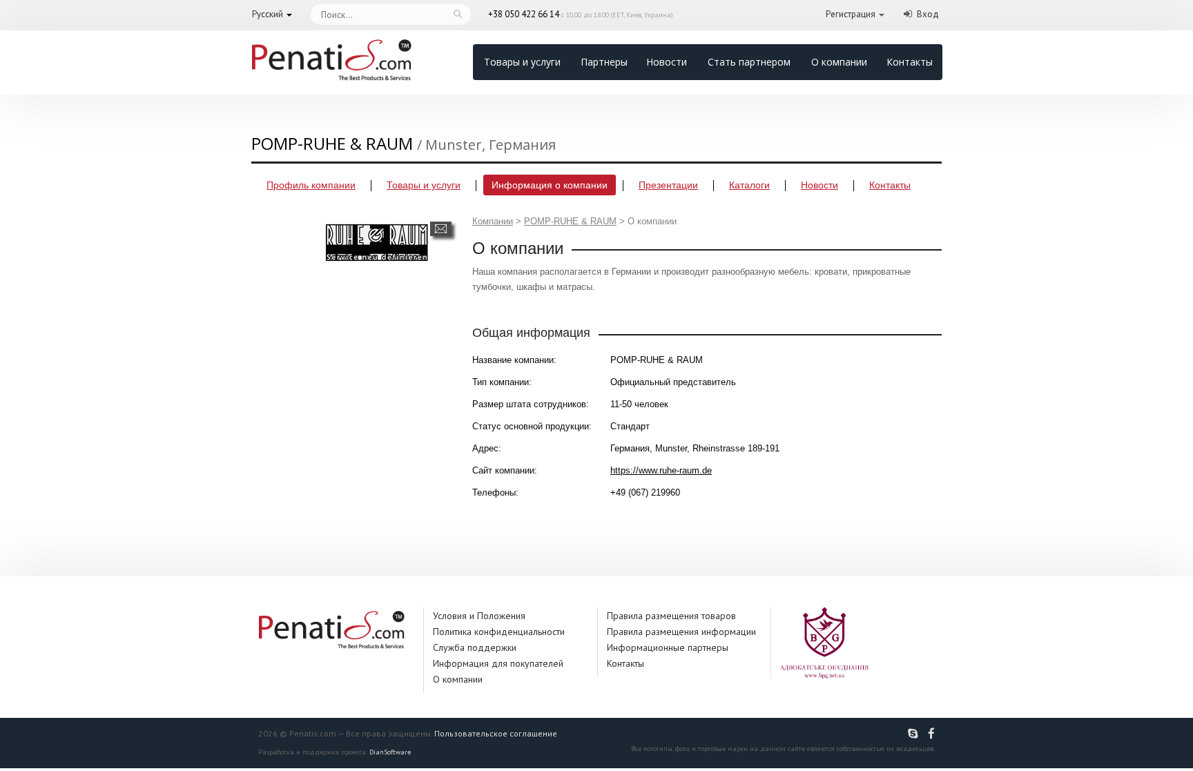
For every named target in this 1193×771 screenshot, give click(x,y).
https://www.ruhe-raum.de (661, 470)
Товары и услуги (522, 61)
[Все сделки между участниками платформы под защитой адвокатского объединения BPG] (824, 642)
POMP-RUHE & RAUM (570, 221)
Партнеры (604, 61)
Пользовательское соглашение (495, 733)
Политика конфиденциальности (499, 631)
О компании (839, 61)
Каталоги (749, 185)
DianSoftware (390, 752)
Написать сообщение (441, 229)
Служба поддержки (474, 647)
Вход (928, 14)
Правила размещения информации (681, 631)
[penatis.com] (915, 733)
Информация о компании (550, 185)
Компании (492, 221)
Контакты (909, 61)
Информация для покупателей (498, 663)
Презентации (668, 185)
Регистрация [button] (850, 14)
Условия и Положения (479, 615)
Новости (666, 61)
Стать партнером (749, 61)
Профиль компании (311, 185)
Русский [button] (267, 14)
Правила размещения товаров (671, 615)
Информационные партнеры (667, 647)
